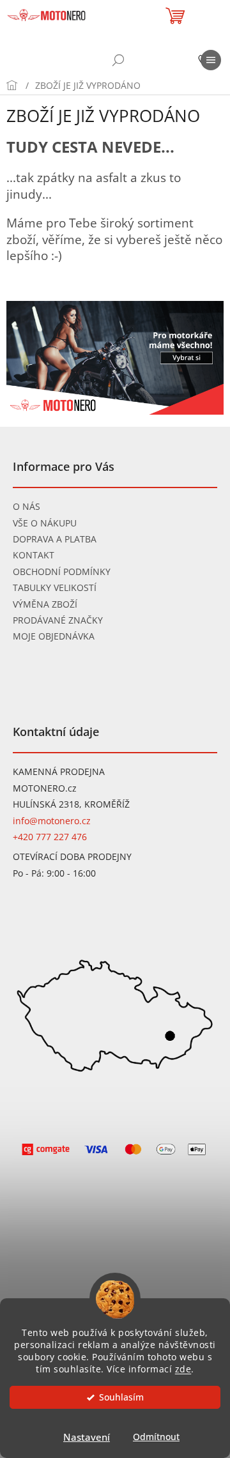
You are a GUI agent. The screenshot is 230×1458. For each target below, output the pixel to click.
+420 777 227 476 (50, 837)
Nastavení (86, 1437)
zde (183, 1369)
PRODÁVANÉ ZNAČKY (58, 620)
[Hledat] (118, 60)
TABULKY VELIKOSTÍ (54, 587)
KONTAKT (33, 555)
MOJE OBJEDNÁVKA (54, 636)
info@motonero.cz (52, 821)
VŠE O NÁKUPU (45, 523)
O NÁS (26, 506)
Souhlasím (121, 1397)
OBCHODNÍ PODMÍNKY (62, 571)
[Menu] (211, 60)
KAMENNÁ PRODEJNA (59, 771)
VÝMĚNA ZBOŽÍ (45, 604)
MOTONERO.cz (45, 788)
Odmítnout (156, 1437)
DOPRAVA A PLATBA (54, 539)
